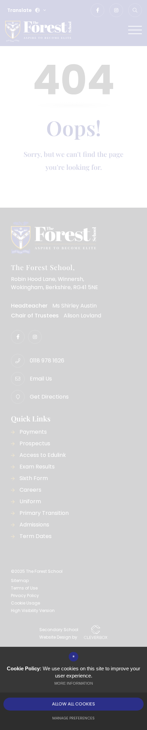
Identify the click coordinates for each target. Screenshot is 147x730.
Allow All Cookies (73, 704)
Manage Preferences (73, 718)
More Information (73, 683)
